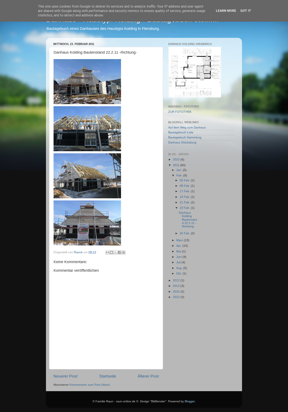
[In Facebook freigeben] (119, 252)
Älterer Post (148, 376)
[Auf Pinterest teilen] (123, 252)
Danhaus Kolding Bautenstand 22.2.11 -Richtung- (188, 219)
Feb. (179, 175)
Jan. (179, 170)
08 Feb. (185, 185)
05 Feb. (185, 180)
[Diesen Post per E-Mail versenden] (107, 252)
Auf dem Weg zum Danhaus (187, 127)
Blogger (190, 401)
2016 (176, 291)
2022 (176, 297)
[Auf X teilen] (115, 252)
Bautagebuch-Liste (180, 132)
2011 (176, 165)
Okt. (179, 273)
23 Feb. (185, 207)
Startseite (107, 376)
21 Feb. (185, 202)
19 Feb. (185, 197)
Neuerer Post (65, 376)
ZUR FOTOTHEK (179, 111)
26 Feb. (185, 233)
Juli (179, 262)
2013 (176, 285)
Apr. (179, 245)
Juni (179, 256)
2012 (176, 280)
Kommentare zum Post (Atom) (90, 384)
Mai (179, 251)
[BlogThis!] (111, 252)
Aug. (179, 268)
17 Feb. (185, 191)
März (180, 240)
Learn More (226, 11)
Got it (245, 11)
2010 (176, 159)
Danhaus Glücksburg (182, 142)
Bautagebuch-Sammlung (184, 137)
